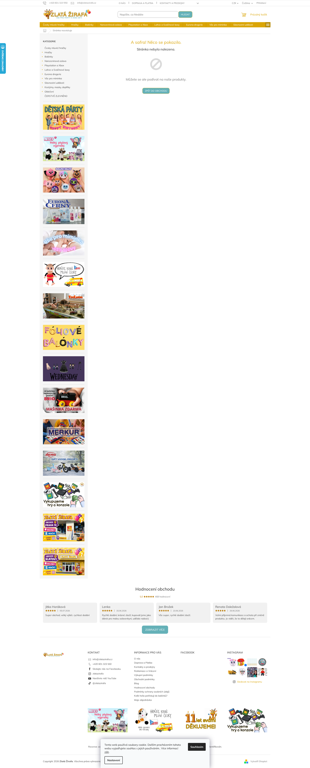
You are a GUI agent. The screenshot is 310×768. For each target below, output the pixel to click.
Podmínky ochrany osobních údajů (151, 691)
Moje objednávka (143, 700)
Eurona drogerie (53, 74)
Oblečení (49, 91)
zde (106, 752)
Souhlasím (196, 746)
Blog (136, 683)
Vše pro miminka (53, 78)
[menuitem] (54, 24)
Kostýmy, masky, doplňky (57, 87)
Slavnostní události (54, 82)
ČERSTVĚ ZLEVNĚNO (56, 96)
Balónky (49, 56)
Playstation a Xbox (54, 65)
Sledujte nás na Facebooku (107, 668)
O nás (122, 3)
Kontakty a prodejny (172, 3)
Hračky (48, 52)
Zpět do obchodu (156, 90)
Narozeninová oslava (55, 61)
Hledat (185, 14)
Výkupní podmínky (143, 675)
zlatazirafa (98, 673)
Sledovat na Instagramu (249, 681)
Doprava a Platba (142, 3)
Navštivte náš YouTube (104, 678)
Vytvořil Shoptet (258, 761)
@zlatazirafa (99, 683)
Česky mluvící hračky (55, 48)
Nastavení (113, 760)
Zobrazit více (155, 629)
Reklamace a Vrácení (145, 671)
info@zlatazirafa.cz (102, 659)
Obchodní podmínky (144, 679)
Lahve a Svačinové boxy (57, 69)
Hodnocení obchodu (155, 589)
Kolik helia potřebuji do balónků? (150, 695)
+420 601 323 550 (102, 664)
